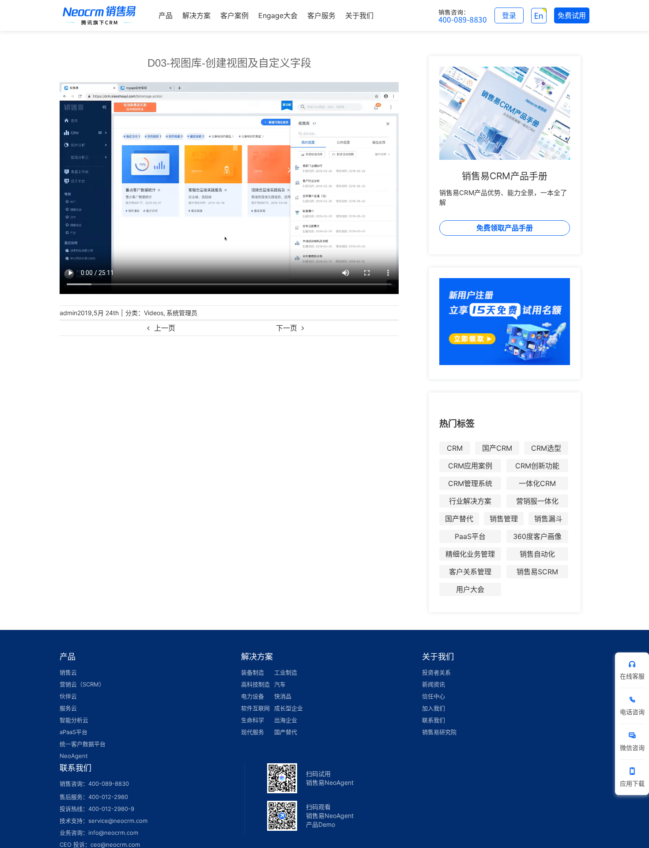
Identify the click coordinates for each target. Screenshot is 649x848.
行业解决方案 (470, 501)
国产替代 (459, 518)
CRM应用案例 (470, 465)
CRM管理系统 (470, 483)
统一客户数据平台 (83, 743)
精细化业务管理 (470, 554)
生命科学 (252, 720)
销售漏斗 (548, 518)
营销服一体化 (537, 501)
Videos (153, 313)
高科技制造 (255, 684)
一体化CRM (537, 483)
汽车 (280, 684)
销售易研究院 (439, 731)
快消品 (282, 696)
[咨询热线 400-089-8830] (462, 15)
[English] (539, 15)
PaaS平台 (470, 536)
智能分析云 (74, 720)
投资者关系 (436, 672)
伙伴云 (68, 696)
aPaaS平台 (73, 731)
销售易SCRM (537, 571)
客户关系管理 (470, 571)
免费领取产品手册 (504, 227)
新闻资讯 (433, 684)
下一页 (286, 328)
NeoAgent (74, 755)
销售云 (68, 672)
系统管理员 (181, 313)
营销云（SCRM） (82, 684)
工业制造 (285, 672)
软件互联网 (255, 708)
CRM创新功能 (537, 465)
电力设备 (252, 696)
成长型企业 (288, 708)
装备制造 (252, 672)
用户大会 (470, 589)
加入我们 (433, 708)
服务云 (68, 708)
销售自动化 (537, 554)
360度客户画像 (537, 536)
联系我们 (433, 720)
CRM (455, 448)
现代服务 (252, 731)
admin (68, 313)
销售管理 (504, 518)
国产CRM (497, 448)
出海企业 (285, 720)
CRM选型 (546, 448)
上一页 (164, 328)
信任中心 (433, 696)
